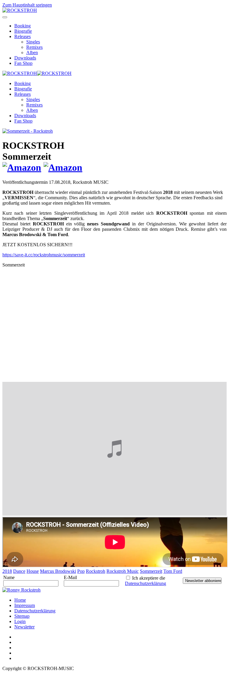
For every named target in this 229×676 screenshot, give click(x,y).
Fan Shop (23, 63)
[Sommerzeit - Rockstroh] (27, 131)
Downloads (25, 57)
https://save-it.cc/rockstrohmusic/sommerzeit (43, 254)
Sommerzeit (151, 571)
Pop (81, 571)
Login (20, 621)
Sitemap (22, 616)
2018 (7, 571)
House (33, 571)
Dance (19, 571)
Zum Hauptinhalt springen (27, 4)
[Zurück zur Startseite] (19, 10)
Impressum (24, 605)
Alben (32, 52)
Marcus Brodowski (58, 571)
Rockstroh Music (122, 571)
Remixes (34, 47)
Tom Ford (172, 571)
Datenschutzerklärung (145, 583)
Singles (33, 41)
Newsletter (24, 626)
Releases (22, 36)
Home (20, 600)
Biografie (23, 31)
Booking (22, 25)
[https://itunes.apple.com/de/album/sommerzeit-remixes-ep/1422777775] (63, 167)
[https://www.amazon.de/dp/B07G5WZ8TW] (21, 167)
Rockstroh (95, 571)
